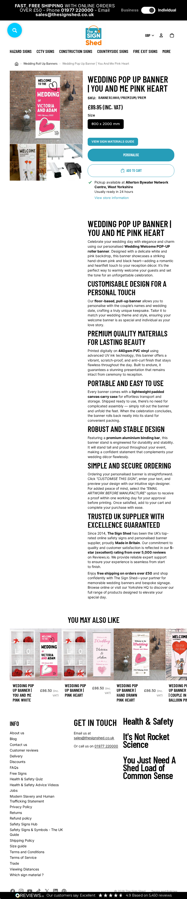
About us (17, 733)
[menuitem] (166, 51)
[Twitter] (47, 891)
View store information (111, 198)
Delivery (16, 756)
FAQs (14, 767)
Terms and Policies (164, 891)
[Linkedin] (55, 891)
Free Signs (18, 773)
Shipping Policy (22, 840)
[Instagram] (21, 891)
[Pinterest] (64, 891)
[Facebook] (13, 891)
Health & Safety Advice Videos (34, 785)
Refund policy (21, 818)
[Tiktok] (38, 891)
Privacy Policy (21, 807)
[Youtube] (30, 891)
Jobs (14, 790)
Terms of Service (23, 857)
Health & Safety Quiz (26, 779)
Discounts (17, 762)
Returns (16, 813)
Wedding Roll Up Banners (40, 63)
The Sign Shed (135, 891)
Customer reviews (24, 750)
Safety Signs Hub (23, 824)
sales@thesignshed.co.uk (94, 738)
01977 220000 (106, 746)
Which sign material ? (27, 875)
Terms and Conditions (27, 852)
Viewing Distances (24, 869)
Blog (13, 739)
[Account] (161, 35)
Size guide (18, 846)
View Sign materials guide (113, 141)
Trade (14, 863)
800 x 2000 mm (106, 124)
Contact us (18, 745)
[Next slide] (172, 669)
